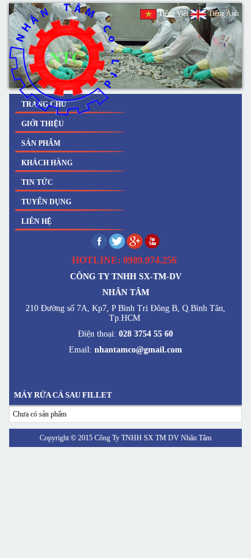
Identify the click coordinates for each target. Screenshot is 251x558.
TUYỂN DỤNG (46, 202)
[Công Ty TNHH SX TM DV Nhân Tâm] (65, 59)
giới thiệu (42, 124)
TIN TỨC (37, 182)
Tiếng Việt (173, 13)
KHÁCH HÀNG (46, 163)
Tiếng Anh (223, 13)
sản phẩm (40, 143)
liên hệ (36, 221)
